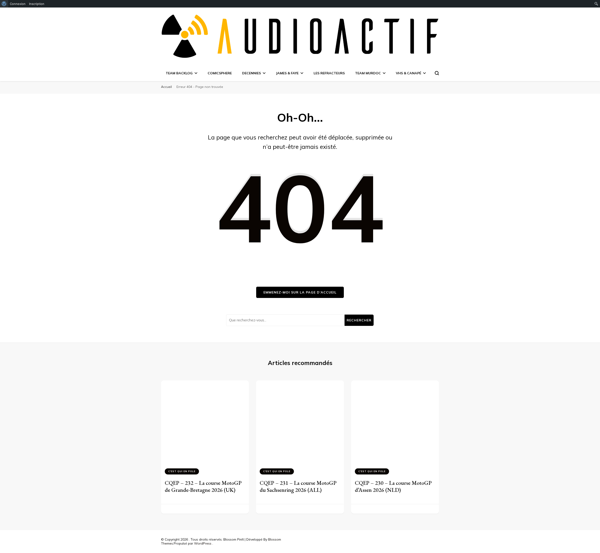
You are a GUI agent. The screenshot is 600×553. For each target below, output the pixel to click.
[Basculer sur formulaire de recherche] (437, 73)
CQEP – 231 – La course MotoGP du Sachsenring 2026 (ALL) (298, 486)
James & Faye (287, 73)
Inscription (36, 4)
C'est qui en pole (181, 471)
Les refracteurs (329, 73)
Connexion (18, 4)
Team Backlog (179, 73)
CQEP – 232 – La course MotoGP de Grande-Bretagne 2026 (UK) (203, 486)
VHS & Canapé (408, 73)
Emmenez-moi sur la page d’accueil (300, 292)
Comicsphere (220, 73)
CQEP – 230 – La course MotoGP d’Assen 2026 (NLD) (393, 486)
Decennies (251, 73)
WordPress (202, 543)
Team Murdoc (368, 73)
